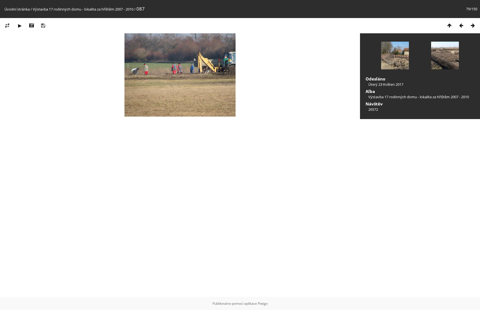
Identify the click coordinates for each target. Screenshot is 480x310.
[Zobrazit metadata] (31, 25)
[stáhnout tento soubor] (43, 25)
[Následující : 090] (473, 25)
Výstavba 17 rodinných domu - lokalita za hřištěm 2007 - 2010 (83, 9)
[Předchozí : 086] (461, 25)
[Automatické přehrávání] (20, 25)
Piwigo (263, 303)
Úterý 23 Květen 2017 (385, 84)
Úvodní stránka (17, 9)
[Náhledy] (449, 25)
